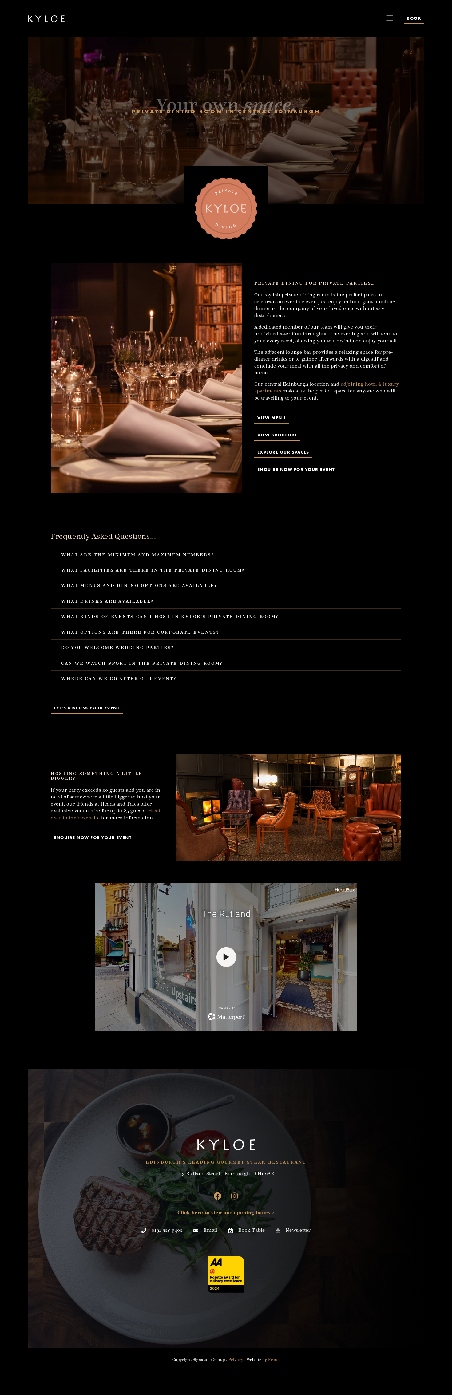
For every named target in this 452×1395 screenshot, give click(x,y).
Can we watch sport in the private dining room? (142, 663)
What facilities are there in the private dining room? (153, 570)
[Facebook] (217, 1196)
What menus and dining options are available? (139, 585)
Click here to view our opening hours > (226, 1213)
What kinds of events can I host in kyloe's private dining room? (170, 616)
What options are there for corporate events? (140, 632)
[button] (226, 554)
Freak (274, 1360)
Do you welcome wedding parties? (117, 647)
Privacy (236, 1360)
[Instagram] (234, 1196)
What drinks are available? (107, 601)
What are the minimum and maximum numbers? (137, 555)
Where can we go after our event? (118, 678)
